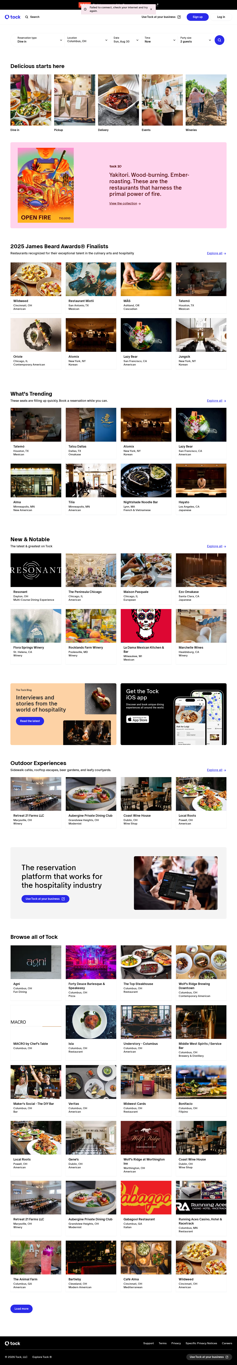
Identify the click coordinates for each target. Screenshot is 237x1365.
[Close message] (151, 9)
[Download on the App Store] (147, 719)
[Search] (219, 40)
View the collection (123, 203)
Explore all (214, 253)
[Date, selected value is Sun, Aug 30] (137, 40)
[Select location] (106, 40)
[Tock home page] (12, 17)
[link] (35, 288)
